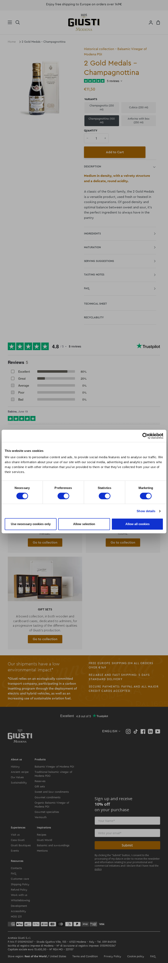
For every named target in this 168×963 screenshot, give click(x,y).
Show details (146, 511)
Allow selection (84, 524)
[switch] (63, 496)
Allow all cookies (137, 524)
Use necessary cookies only (31, 524)
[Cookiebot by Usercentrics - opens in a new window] (145, 436)
